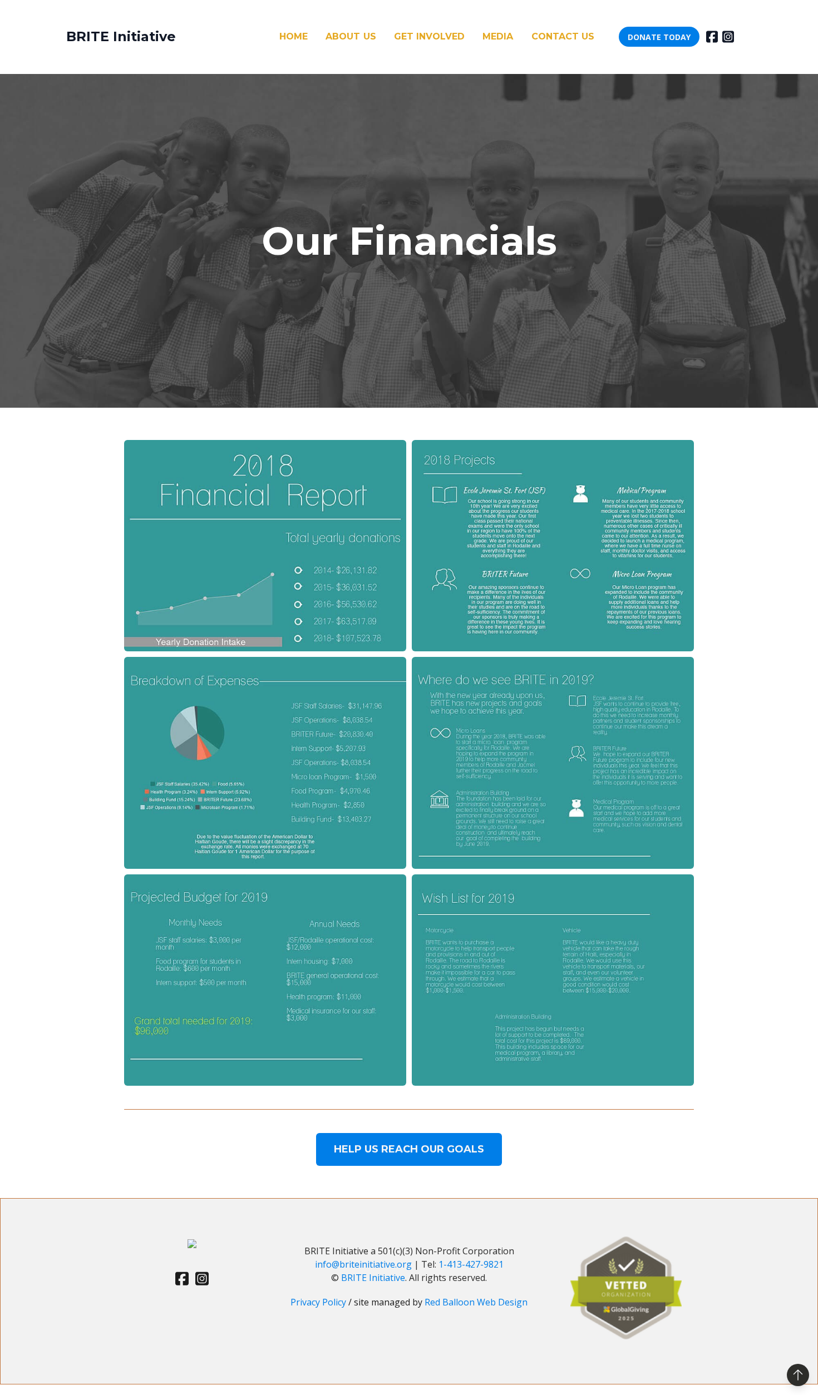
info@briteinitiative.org (364, 1264)
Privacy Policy (319, 1302)
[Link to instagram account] (728, 36)
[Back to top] (798, 1375)
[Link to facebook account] (712, 36)
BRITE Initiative (373, 1278)
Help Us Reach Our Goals (409, 1149)
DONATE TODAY (659, 37)
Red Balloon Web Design (476, 1302)
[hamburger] (189, 36)
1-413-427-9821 (471, 1264)
